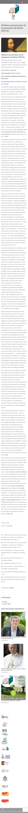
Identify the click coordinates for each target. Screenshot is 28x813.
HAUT (2, 809)
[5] (7, 455)
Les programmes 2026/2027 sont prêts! (11, 700)
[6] (23, 488)
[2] (17, 308)
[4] (14, 422)
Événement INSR (6, 604)
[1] (7, 136)
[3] (22, 367)
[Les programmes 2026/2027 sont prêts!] (13, 688)
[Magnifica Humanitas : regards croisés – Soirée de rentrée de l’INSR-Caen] (13, 656)
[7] (9, 513)
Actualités (11, 587)
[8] (11, 513)
